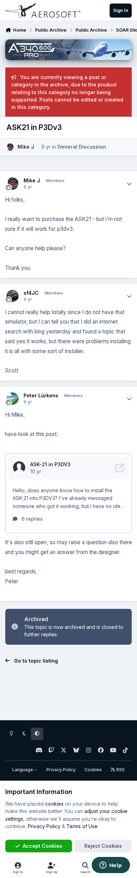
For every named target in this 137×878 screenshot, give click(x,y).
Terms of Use (82, 826)
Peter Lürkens (41, 395)
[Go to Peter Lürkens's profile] (12, 398)
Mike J (26, 147)
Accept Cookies (42, 846)
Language (23, 769)
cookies (54, 804)
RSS (120, 769)
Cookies (93, 769)
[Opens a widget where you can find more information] (110, 865)
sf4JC (31, 293)
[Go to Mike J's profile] (10, 147)
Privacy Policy (61, 769)
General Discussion (81, 147)
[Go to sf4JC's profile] (12, 296)
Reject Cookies (103, 846)
